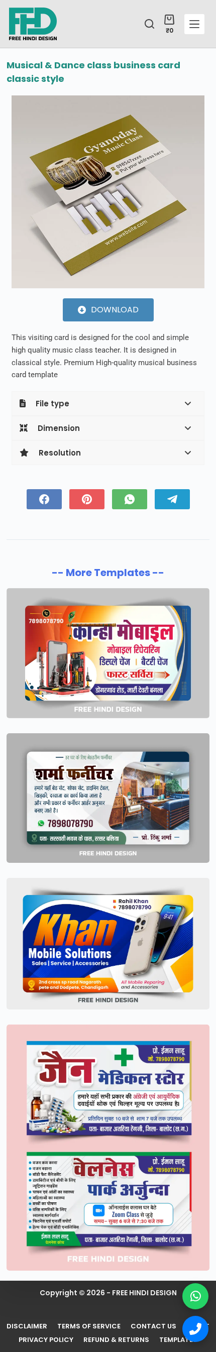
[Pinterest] (86, 499)
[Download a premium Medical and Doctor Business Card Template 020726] (108, 1148)
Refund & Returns (116, 1340)
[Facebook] (44, 499)
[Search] (149, 24)
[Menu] (194, 24)
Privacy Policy (46, 1340)
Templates (178, 1340)
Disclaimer (27, 1326)
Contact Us (153, 1326)
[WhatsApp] (129, 499)
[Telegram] (172, 499)
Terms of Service (89, 1326)
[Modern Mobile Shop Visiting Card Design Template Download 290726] (108, 943)
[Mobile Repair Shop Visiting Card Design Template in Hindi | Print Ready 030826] (108, 653)
